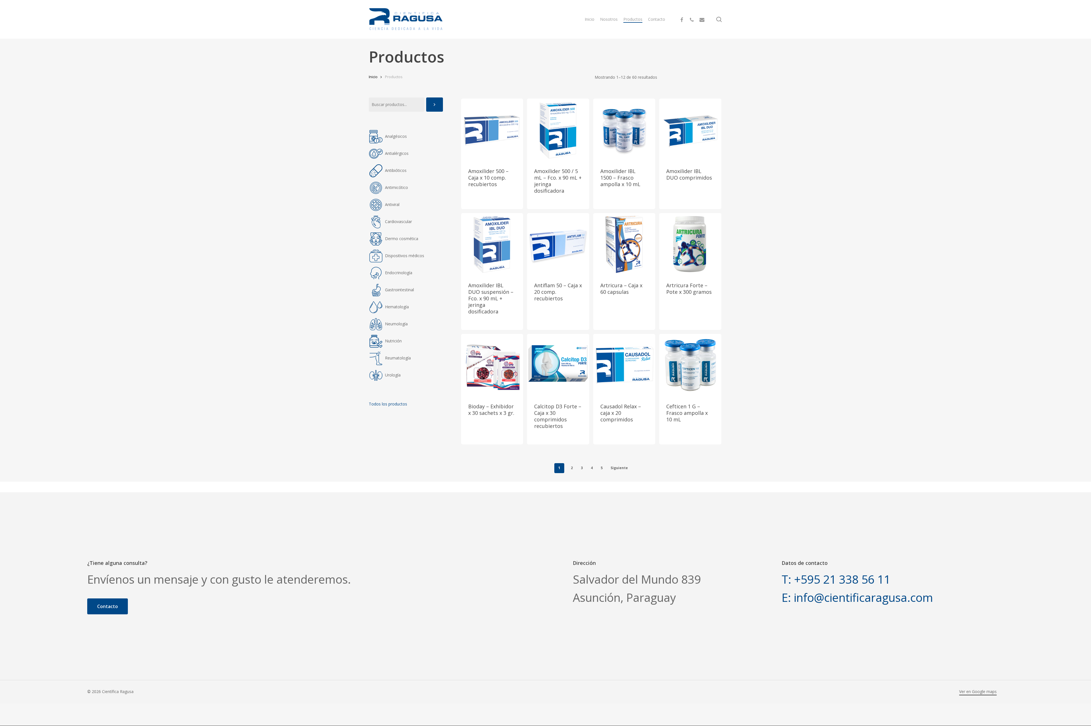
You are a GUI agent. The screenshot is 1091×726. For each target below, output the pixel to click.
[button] (107, 606)
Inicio (373, 76)
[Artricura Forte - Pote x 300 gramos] (690, 244)
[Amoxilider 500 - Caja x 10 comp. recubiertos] (492, 130)
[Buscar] (434, 104)
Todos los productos (388, 404)
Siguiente (619, 467)
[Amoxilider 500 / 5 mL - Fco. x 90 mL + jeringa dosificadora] (558, 130)
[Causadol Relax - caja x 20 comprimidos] (624, 365)
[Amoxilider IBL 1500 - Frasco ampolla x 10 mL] (624, 130)
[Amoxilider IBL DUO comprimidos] (690, 130)
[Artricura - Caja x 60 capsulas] (624, 244)
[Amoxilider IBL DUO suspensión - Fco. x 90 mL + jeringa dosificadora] (492, 244)
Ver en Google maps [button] (978, 691)
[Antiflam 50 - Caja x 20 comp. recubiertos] (558, 244)
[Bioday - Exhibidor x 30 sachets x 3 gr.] (492, 365)
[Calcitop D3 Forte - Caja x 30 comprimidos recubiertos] (558, 365)
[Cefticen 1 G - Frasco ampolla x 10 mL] (690, 365)
